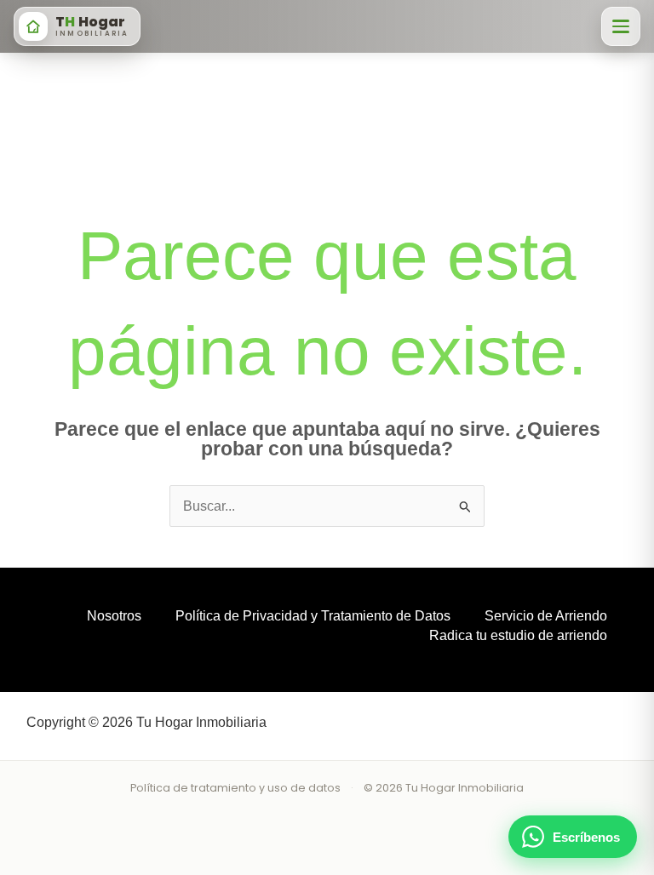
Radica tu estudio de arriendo (518, 635)
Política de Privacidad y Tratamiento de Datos (312, 616)
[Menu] (620, 26)
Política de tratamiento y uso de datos (235, 788)
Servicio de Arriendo (546, 616)
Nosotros (114, 616)
